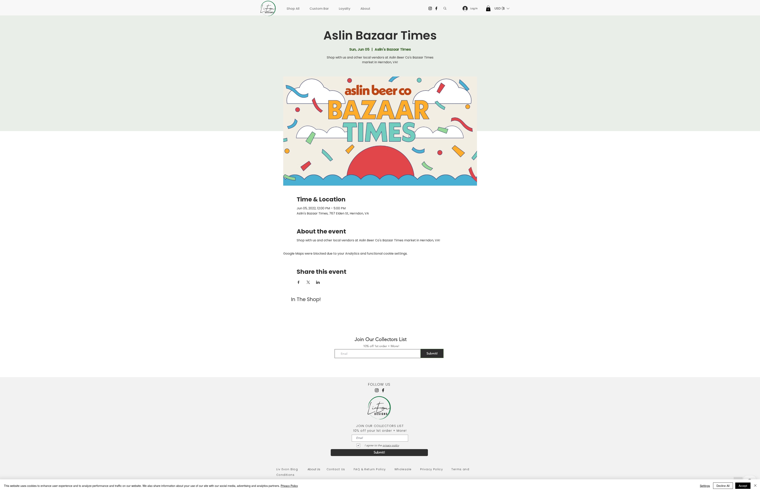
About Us (317, 469)
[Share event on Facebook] (298, 282)
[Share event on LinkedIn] (318, 282)
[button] (294, 7)
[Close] (755, 486)
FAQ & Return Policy (370, 469)
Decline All (723, 486)
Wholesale (403, 469)
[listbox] (502, 8)
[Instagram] (430, 8)
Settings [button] (705, 486)
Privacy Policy (431, 469)
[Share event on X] (308, 282)
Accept (743, 486)
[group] (380, 312)
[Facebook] (436, 8)
